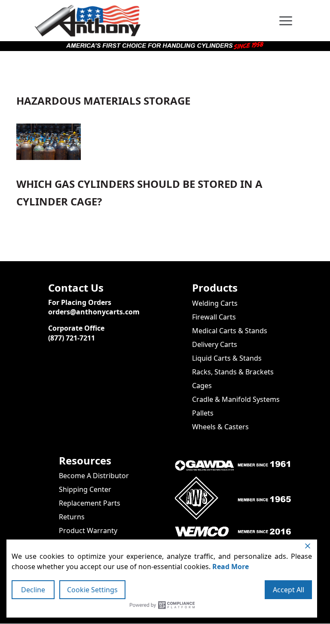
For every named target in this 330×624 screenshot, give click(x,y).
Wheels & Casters (220, 426)
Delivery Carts (214, 344)
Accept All (288, 589)
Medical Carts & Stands (229, 330)
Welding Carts (215, 303)
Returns (72, 517)
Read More (230, 566)
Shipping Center (85, 489)
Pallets (203, 413)
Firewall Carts (214, 317)
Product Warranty (88, 530)
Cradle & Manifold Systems (236, 399)
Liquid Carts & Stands (227, 358)
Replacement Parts (89, 503)
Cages (202, 385)
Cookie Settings (92, 589)
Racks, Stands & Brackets (233, 372)
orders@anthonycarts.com (94, 312)
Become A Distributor (94, 475)
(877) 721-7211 (71, 338)
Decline (33, 589)
